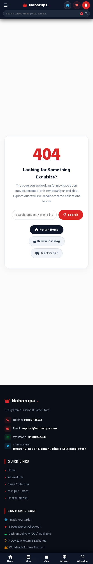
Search (73, 214)
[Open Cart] (86, 5)
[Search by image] (82, 13)
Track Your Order (20, 519)
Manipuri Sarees (17, 491)
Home (11, 470)
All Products (15, 477)
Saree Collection (18, 484)
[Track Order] (67, 5)
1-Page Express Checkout (24, 526)
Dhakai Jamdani (17, 498)
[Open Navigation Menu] (5, 5)
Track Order (49, 253)
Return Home (49, 229)
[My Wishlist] (77, 5)
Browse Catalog (48, 241)
